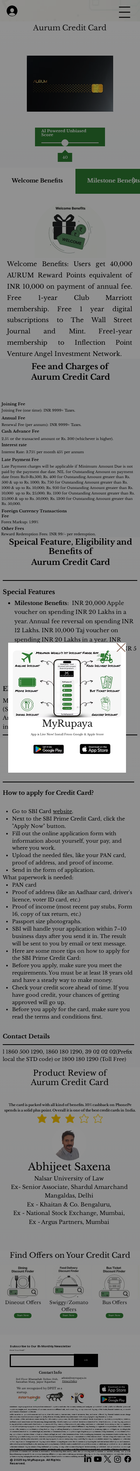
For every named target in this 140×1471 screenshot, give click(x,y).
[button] (121, 648)
